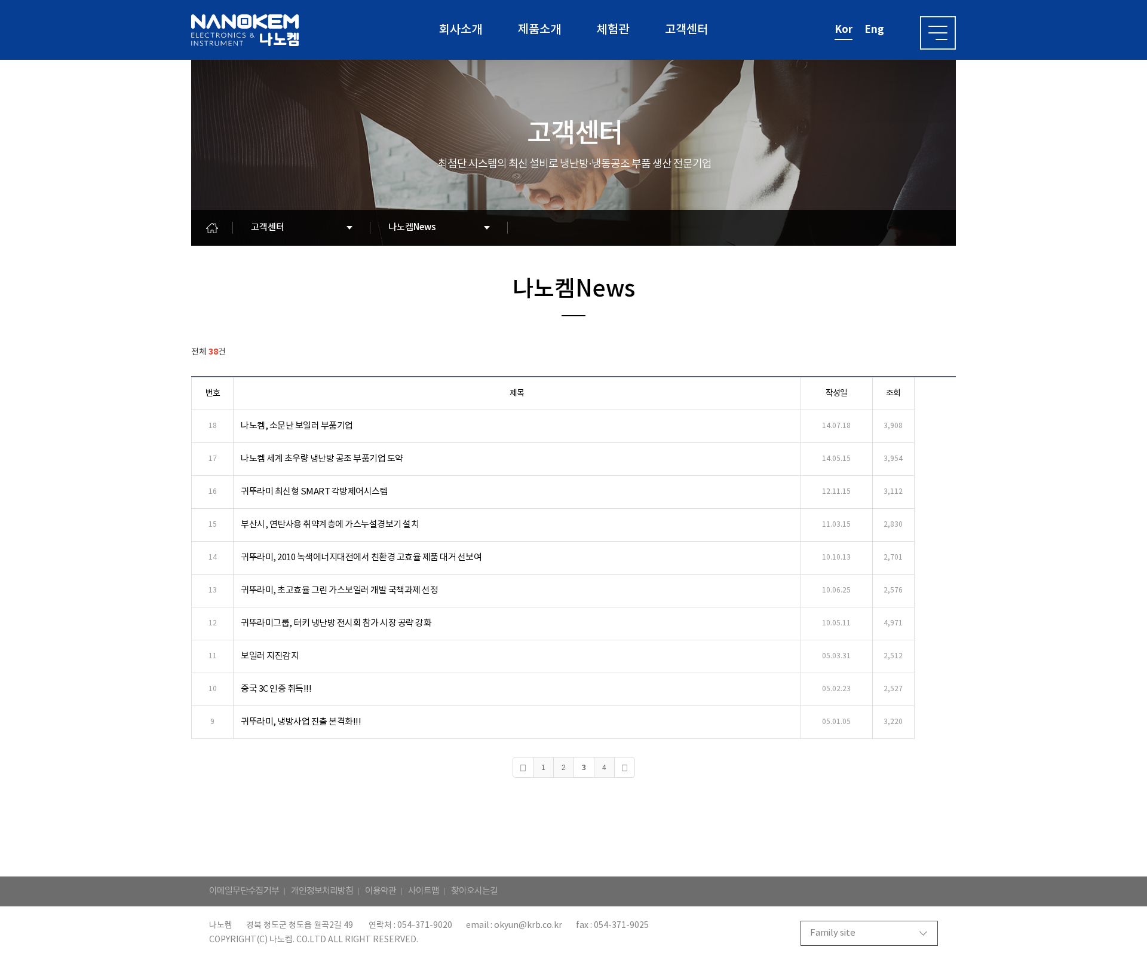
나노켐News (412, 227)
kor (843, 29)
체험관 (613, 30)
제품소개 (539, 30)
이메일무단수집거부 (244, 891)
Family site (832, 933)
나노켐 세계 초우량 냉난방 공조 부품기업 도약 (322, 459)
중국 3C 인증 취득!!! (276, 689)
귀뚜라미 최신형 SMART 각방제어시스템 (314, 492)
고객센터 (686, 30)
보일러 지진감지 (270, 656)
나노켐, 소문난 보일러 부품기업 (297, 426)
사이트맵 (423, 891)
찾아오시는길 (474, 891)
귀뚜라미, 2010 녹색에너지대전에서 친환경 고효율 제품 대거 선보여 (361, 557)
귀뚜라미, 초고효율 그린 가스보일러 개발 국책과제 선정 (339, 590)
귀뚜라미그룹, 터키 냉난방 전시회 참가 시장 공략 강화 (336, 623)
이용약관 (380, 891)
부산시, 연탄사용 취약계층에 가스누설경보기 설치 (330, 525)
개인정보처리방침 (322, 891)
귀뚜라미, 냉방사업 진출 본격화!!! (301, 722)
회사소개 (460, 30)
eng (874, 29)
